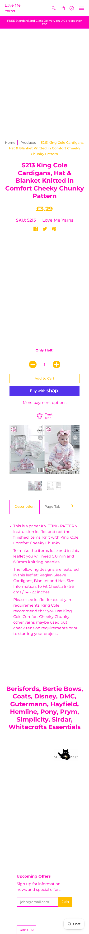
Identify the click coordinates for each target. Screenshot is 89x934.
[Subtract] (33, 364)
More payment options (44, 402)
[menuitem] (53, 8)
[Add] (56, 364)
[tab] (24, 507)
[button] (53, 8)
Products (28, 142)
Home (10, 142)
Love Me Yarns (13, 8)
